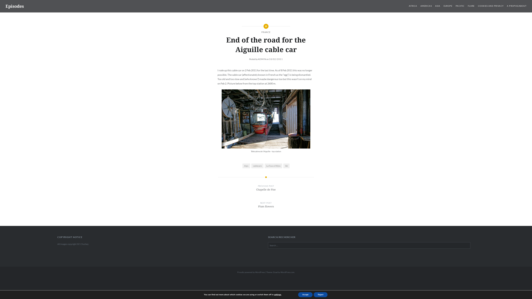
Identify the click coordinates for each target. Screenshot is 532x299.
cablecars (257, 165)
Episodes (15, 6)
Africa (413, 6)
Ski (286, 165)
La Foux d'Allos (273, 165)
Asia (437, 6)
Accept (305, 294)
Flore (471, 6)
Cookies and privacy (491, 6)
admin (262, 59)
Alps (246, 165)
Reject (320, 294)
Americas (426, 6)
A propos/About (516, 6)
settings (277, 294)
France (266, 32)
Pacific (460, 6)
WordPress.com (287, 272)
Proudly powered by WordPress (251, 272)
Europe (448, 6)
